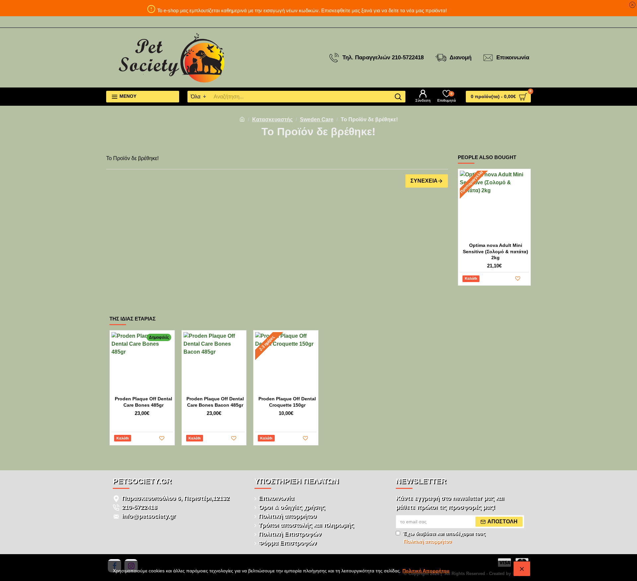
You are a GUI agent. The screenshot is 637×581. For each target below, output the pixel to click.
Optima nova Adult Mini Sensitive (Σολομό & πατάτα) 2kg (495, 251)
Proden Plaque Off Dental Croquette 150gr (287, 401)
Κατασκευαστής (272, 119)
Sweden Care (316, 119)
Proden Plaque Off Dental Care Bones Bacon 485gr (215, 401)
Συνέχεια (424, 181)
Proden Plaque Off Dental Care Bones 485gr (143, 401)
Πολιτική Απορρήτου (425, 570)
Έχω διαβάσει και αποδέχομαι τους (443, 537)
